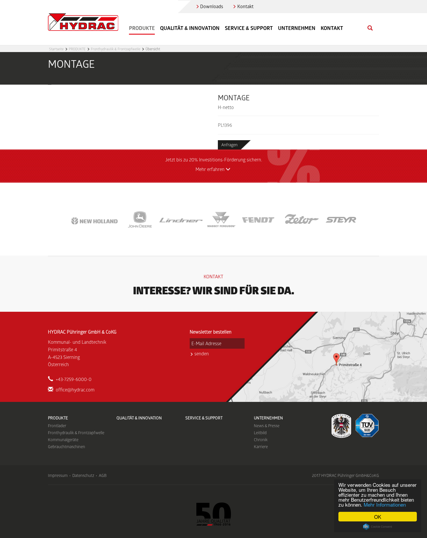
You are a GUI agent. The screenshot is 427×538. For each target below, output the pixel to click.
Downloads (211, 6)
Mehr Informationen (385, 504)
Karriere (261, 446)
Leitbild (260, 432)
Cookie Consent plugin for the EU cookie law (377, 526)
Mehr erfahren (210, 169)
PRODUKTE (77, 49)
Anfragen (229, 144)
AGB (103, 475)
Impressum (58, 475)
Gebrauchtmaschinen (66, 446)
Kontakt (245, 6)
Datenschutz (83, 475)
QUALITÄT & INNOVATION (190, 27)
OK (377, 516)
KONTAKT (332, 27)
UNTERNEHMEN (268, 418)
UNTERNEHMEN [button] (296, 27)
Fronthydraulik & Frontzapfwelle (115, 49)
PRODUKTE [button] (142, 27)
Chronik (261, 439)
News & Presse (266, 425)
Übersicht (153, 49)
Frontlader (57, 425)
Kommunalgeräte (63, 439)
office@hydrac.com (75, 389)
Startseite (56, 49)
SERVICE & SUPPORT (249, 27)
